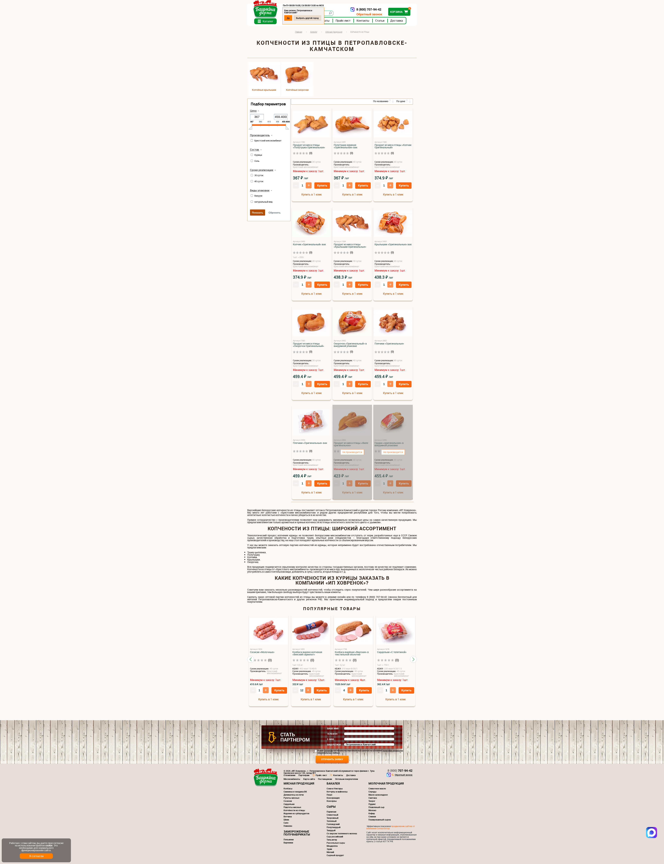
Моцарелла (332, 845)
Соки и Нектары (335, 788)
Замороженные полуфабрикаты (297, 832)
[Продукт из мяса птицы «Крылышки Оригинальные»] (352, 223)
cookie (48, 845)
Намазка (288, 825)
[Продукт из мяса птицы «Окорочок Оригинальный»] (311, 323)
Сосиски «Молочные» (262, 652)
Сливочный (332, 814)
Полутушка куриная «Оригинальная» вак (345, 146)
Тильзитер (332, 839)
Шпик (286, 819)
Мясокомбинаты (292, 779)
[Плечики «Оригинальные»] (393, 323)
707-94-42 (400, 770)
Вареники (288, 842)
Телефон (332, 733)
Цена (253, 110)
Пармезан (331, 811)
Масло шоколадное (378, 794)
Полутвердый (333, 827)
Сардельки (289, 804)
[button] (250, 659)
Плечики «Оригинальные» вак (310, 443)
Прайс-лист (343, 20)
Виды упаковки (259, 190)
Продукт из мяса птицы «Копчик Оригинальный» (393, 146)
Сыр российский (335, 836)
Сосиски (288, 801)
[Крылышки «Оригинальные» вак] (393, 223)
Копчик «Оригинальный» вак (309, 244)
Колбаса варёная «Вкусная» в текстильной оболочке (352, 653)
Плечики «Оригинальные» (389, 343)
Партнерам (303, 775)
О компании (289, 775)
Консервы (332, 801)
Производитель (260, 135)
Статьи (379, 20)
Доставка (396, 20)
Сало (286, 822)
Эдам (329, 849)
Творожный (332, 817)
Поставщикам (325, 779)
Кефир (371, 813)
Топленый (331, 821)
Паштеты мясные (292, 807)
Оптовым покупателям (346, 779)
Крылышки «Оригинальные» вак (393, 244)
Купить (322, 185)
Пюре (329, 794)
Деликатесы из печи (294, 794)
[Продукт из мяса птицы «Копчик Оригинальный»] (393, 124)
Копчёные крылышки (264, 90)
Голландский (333, 824)
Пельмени (289, 839)
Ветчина (288, 816)
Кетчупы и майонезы (337, 791)
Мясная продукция (299, 783)
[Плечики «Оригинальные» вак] (311, 422)
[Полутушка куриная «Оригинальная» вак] (352, 124)
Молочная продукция (386, 783)
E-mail (330, 739)
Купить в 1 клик (311, 194)
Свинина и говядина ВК (295, 791)
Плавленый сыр (376, 807)
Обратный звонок (369, 14)
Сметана (372, 797)
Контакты (363, 20)
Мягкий (330, 852)
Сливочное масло (377, 788)
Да (288, 18)
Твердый (331, 830)
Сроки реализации (261, 170)
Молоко (372, 810)
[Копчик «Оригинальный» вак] (311, 223)
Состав (254, 149)
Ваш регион (334, 744)
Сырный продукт (335, 855)
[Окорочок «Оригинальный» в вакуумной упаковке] (352, 323)
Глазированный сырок (379, 819)
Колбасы (288, 788)
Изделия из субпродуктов (296, 813)
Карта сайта (309, 779)
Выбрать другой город (307, 18)
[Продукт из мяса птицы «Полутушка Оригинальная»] (311, 124)
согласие (328, 750)
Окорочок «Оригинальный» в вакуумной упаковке (350, 344)
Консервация (333, 797)
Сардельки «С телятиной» (392, 652)
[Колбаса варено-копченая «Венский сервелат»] (311, 631)
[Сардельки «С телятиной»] (395, 631)
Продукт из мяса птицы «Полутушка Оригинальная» (309, 146)
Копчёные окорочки (297, 90)
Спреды (372, 791)
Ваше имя (333, 728)
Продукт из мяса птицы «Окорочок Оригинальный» (308, 344)
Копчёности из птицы (294, 810)
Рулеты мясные (291, 797)
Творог (371, 801)
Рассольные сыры (336, 842)
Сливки (372, 816)
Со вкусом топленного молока (342, 833)
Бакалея (333, 783)
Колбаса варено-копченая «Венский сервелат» (307, 653)
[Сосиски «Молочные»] (268, 631)
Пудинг (372, 804)
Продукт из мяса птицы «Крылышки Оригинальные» (350, 245)
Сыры (331, 807)
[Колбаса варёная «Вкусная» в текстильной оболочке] (353, 631)
